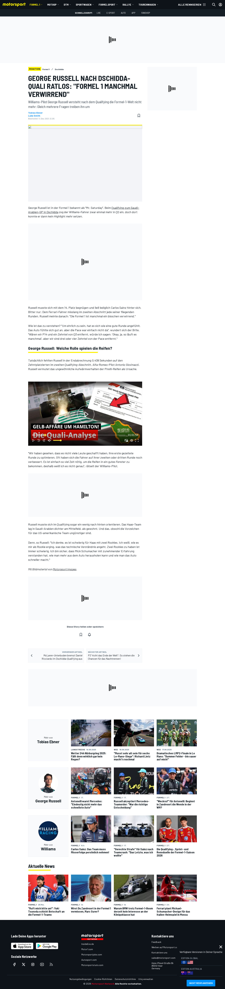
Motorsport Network (103, 983)
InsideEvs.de (87, 944)
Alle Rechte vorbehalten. (128, 983)
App (133, 12)
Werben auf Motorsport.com (166, 947)
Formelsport (107, 4)
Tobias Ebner (35, 113)
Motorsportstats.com (92, 965)
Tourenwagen (147, 4)
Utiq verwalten (145, 979)
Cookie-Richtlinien (103, 979)
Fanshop (145, 12)
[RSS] (51, 964)
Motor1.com (87, 949)
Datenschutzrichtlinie (125, 979)
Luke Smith (34, 116)
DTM (66, 4)
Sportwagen (83, 4)
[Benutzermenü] (220, 4)
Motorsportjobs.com (91, 954)
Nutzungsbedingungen (81, 979)
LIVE (99, 12)
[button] (85, 414)
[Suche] (214, 4)
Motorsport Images (64, 569)
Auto (123, 12)
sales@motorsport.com (163, 957)
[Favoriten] (139, 115)
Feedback (156, 942)
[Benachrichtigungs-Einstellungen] (89, 634)
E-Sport (111, 12)
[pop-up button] (131, 440)
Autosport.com (89, 959)
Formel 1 (35, 4)
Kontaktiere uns (159, 952)
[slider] (85, 435)
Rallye (127, 4)
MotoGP (51, 4)
